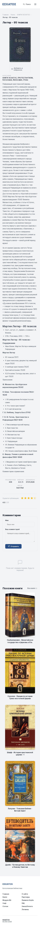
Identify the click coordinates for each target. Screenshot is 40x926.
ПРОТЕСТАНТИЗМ (25, 78)
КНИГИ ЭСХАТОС (23, 15)
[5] (34, 498)
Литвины (25, 909)
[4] (31, 498)
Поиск (28, 4)
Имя (7, 520)
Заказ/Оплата (27, 906)
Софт (5, 903)
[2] (25, 498)
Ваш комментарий (12, 529)
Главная (6, 15)
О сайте (25, 894)
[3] (28, 498)
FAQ (23, 903)
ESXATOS (8, 884)
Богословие (7, 80)
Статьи (5, 906)
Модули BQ (7, 900)
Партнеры (26, 897)
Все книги (31, 588)
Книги (13, 15)
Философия (17, 80)
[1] (22, 498)
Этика (25, 80)
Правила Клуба (28, 900)
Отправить (15, 546)
